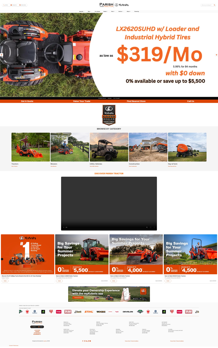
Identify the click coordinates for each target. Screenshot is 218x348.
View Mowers (53, 166)
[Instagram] (84, 341)
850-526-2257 (118, 332)
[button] (5, 5)
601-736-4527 (171, 331)
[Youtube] (90, 341)
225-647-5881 (144, 332)
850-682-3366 (132, 325)
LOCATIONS (37, 330)
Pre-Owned (97, 11)
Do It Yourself (116, 98)
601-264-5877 (164, 325)
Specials (109, 98)
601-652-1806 (92, 333)
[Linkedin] (86, 341)
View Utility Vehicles (94, 166)
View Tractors (14, 166)
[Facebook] (82, 341)
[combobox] (208, 5)
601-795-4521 (92, 332)
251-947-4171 (66, 332)
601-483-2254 (99, 325)
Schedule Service (102, 98)
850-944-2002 (66, 325)
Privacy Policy (127, 340)
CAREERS (37, 331)
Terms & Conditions (134, 340)
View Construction (133, 166)
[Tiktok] (88, 341)
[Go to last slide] (2, 259)
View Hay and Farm (172, 166)
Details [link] (5, 280)
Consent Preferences (13, 345)
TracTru (45, 340)
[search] (214, 5)
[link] (22, 5)
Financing (136, 11)
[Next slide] (216, 259)
